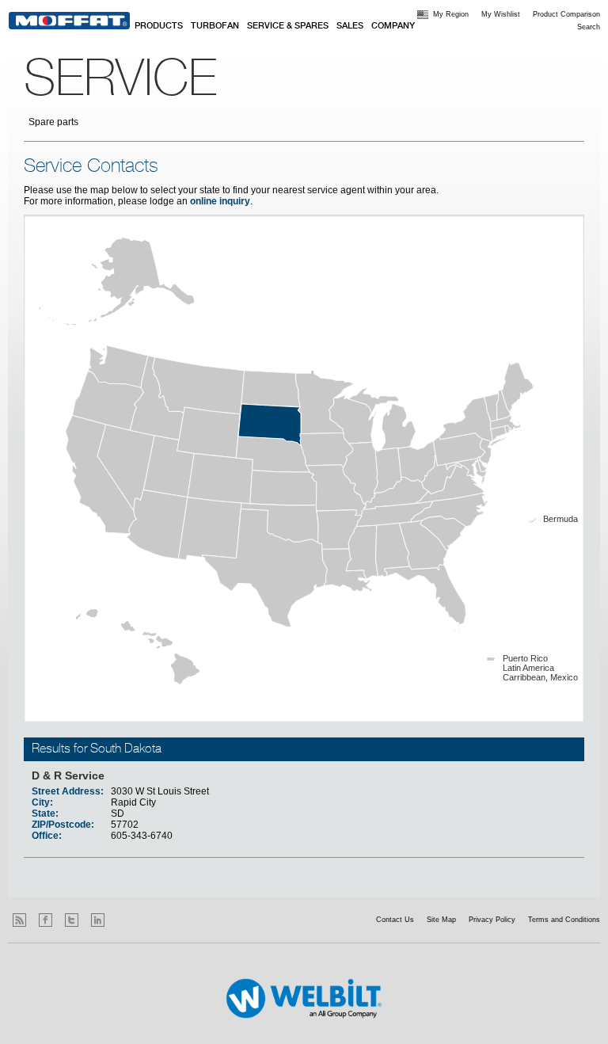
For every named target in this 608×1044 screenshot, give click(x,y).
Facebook (45, 920)
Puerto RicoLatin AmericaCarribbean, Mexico (540, 667)
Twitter (71, 920)
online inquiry (220, 201)
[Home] (69, 20)
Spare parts (53, 122)
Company (393, 26)
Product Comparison (566, 14)
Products (159, 26)
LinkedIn (97, 920)
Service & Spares (288, 26)
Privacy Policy (492, 920)
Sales (349, 26)
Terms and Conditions (564, 920)
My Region (451, 14)
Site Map (441, 920)
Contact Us (395, 920)
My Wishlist (500, 14)
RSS (19, 920)
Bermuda (560, 519)
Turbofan (215, 26)
